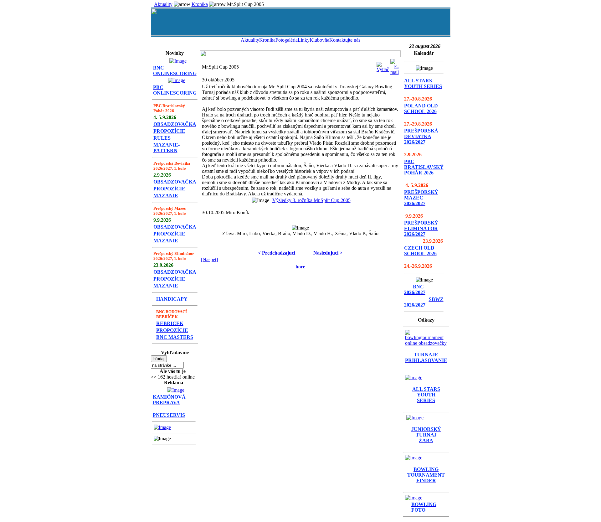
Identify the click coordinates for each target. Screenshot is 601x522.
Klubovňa (319, 40)
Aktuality (163, 4)
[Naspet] (209, 259)
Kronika (200, 4)
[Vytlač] (383, 65)
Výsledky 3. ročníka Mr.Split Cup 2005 (311, 200)
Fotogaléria (286, 40)
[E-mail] (394, 65)
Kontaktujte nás (344, 40)
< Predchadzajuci (276, 253)
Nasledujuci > (327, 253)
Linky (304, 40)
